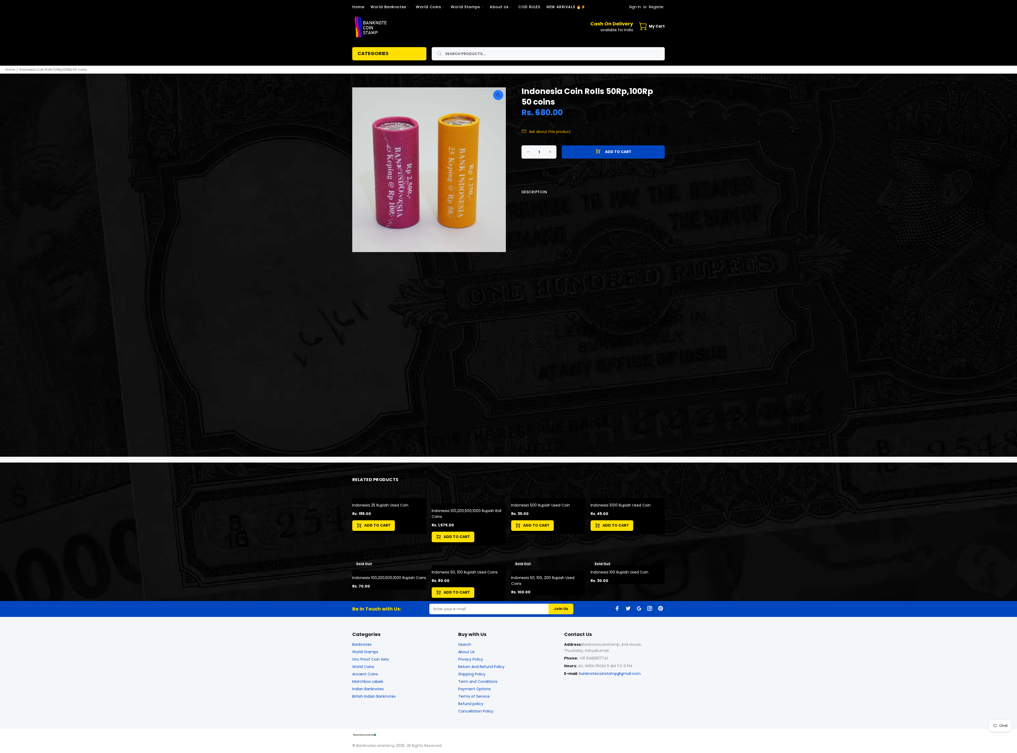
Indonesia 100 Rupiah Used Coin (619, 572)
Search (464, 644)
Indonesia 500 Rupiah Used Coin (540, 505)
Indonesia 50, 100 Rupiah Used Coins (465, 572)
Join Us (561, 608)
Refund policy (470, 703)
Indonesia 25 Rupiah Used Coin (380, 505)
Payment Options (474, 689)
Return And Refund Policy (481, 666)
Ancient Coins (365, 674)
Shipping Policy (471, 674)
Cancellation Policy (475, 711)
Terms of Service (474, 696)
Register (656, 7)
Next (498, 170)
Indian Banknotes (368, 689)
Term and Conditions (477, 681)
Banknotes (362, 644)
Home (10, 69)
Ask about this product (550, 131)
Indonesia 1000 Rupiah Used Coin (621, 505)
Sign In (635, 7)
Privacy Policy (470, 659)
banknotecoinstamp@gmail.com (610, 673)
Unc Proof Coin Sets (370, 659)
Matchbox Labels (367, 681)
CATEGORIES (373, 53)
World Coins (363, 666)
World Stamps (365, 652)
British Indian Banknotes (374, 696)
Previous (360, 170)
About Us (466, 652)
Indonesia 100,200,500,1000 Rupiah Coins (389, 577)
